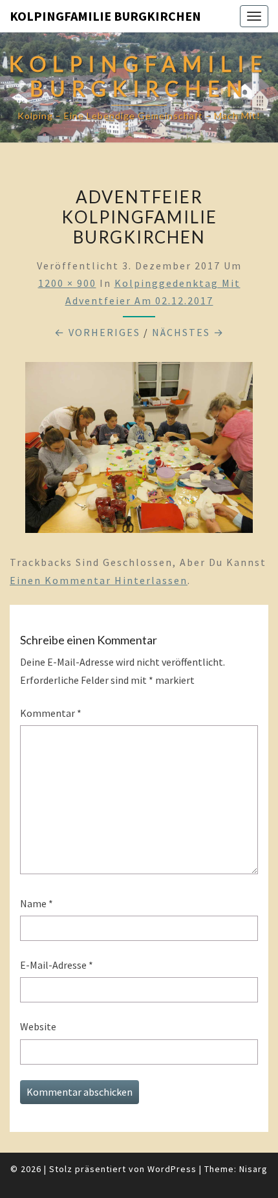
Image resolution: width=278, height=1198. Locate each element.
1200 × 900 (67, 283)
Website (38, 1026)
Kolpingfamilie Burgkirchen (105, 16)
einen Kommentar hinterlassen (98, 580)
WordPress (172, 1169)
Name (36, 903)
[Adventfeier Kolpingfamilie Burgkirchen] (139, 451)
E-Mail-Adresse (56, 964)
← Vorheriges (97, 332)
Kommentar (50, 712)
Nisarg (253, 1169)
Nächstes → (188, 332)
